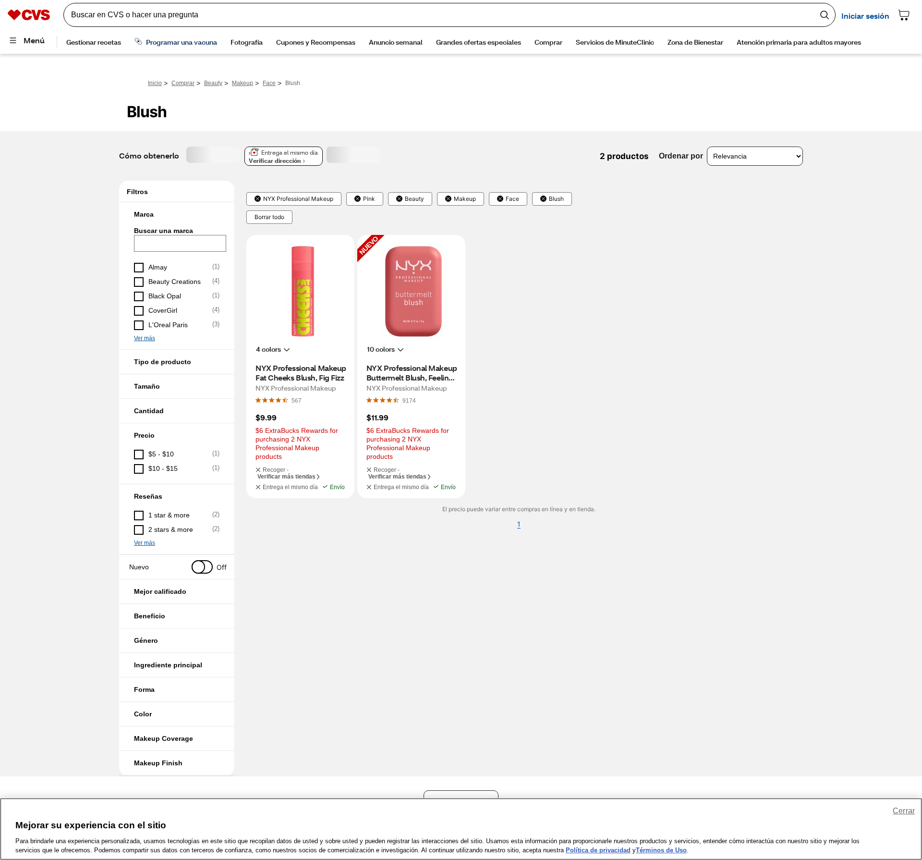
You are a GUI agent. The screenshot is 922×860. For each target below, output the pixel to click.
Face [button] (512, 199)
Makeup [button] (465, 199)
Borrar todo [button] (269, 217)
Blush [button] (556, 199)
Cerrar (904, 811)
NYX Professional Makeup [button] (298, 199)
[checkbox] (176, 267)
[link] (296, 400)
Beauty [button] (414, 199)
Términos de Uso (661, 850)
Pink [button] (369, 199)
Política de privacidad (598, 850)
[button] (177, 214)
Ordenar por (681, 156)
